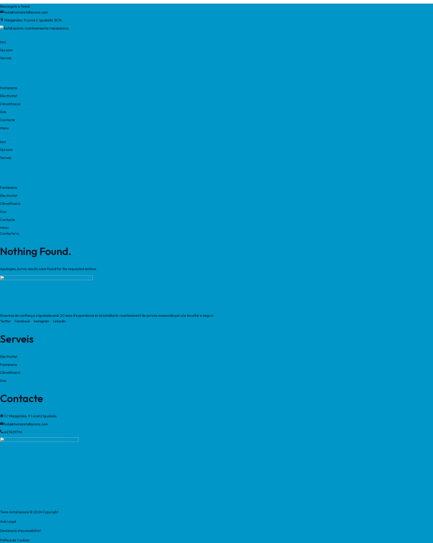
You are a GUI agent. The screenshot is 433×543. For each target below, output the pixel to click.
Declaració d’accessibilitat (20, 530)
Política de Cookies (15, 540)
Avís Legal (8, 521)
